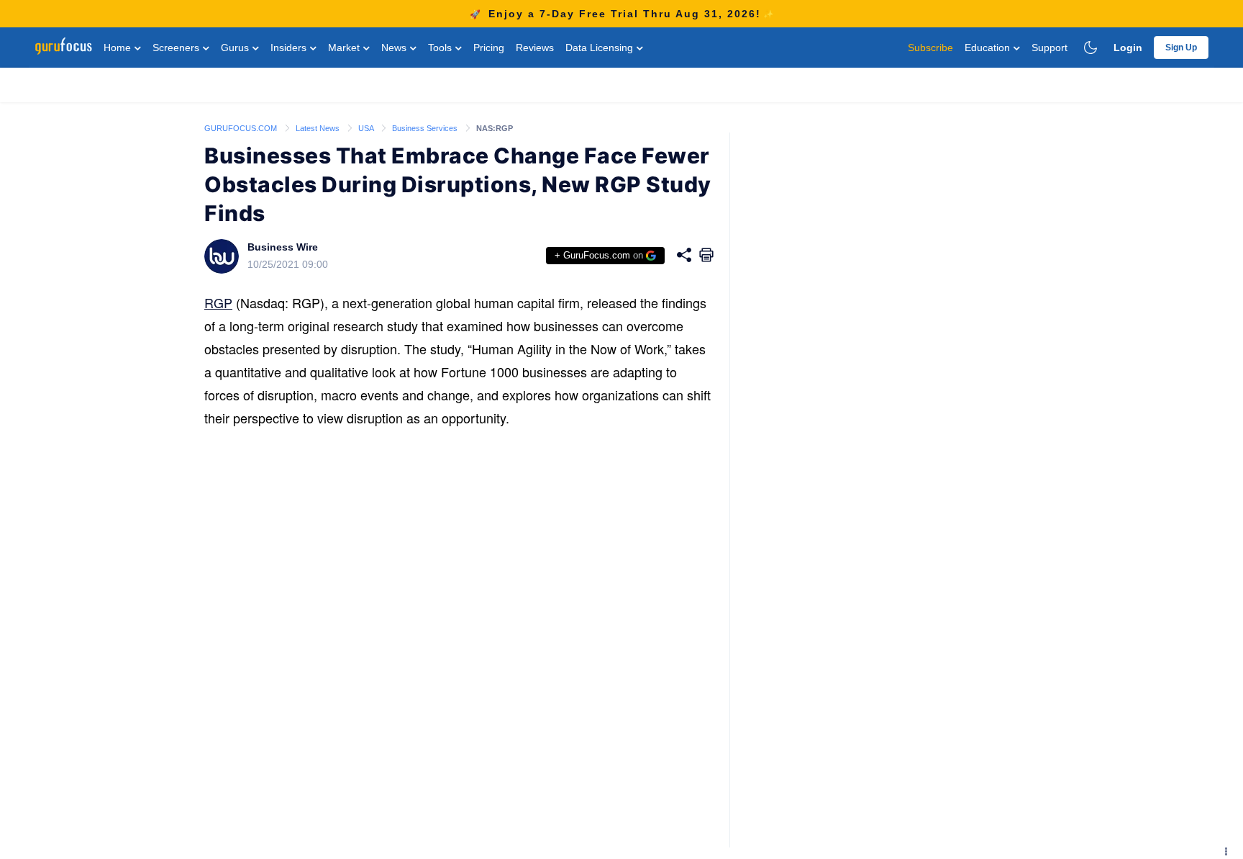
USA (366, 128)
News (395, 47)
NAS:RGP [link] (494, 128)
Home (119, 47)
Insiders (289, 47)
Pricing (488, 47)
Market (345, 47)
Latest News (319, 128)
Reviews (535, 47)
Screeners (177, 47)
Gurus (236, 47)
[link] (241, 127)
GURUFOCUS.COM (241, 128)
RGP (218, 302)
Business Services (426, 128)
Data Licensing (600, 47)
